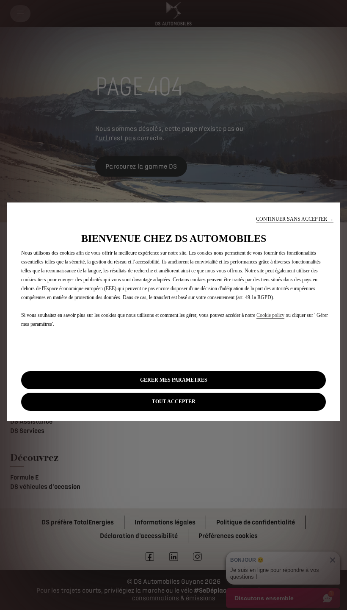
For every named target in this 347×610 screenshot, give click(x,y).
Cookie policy (270, 315)
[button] (294, 219)
